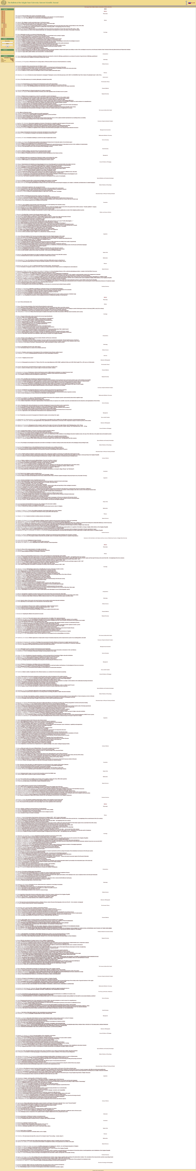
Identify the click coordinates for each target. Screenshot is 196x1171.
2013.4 (105, 804)
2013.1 (105, 11)
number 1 (5, 24)
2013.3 (105, 544)
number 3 (5, 26)
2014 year (3, 22)
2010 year (3, 30)
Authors (97, 7)
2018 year (3, 18)
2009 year (3, 31)
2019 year (3, 17)
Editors (93, 7)
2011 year (3, 29)
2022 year (3, 14)
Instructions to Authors (103, 7)
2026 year (3, 11)
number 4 (5, 27)
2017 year (3, 19)
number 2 (5, 25)
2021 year (3, 15)
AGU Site (110, 7)
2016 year (3, 20)
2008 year (3, 32)
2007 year (3, 33)
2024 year (3, 12)
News (91, 7)
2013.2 (105, 297)
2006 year (3, 34)
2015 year (3, 21)
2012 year (3, 28)
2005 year (3, 35)
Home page (87, 7)
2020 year (3, 16)
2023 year (3, 13)
